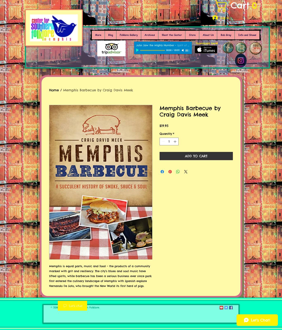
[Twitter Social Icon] (226, 307)
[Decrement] (162, 141)
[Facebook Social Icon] (231, 307)
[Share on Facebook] (162, 171)
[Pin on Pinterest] (170, 171)
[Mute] (183, 50)
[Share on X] (185, 171)
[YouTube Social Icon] (221, 307)
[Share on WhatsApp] (177, 171)
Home (54, 90)
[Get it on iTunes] (206, 49)
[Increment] (175, 141)
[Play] (138, 50)
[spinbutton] (169, 141)
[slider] (188, 50)
